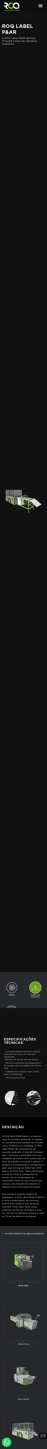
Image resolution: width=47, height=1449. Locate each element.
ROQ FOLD (23, 1341)
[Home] (11, 3)
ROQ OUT (24, 1286)
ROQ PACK (23, 1396)
